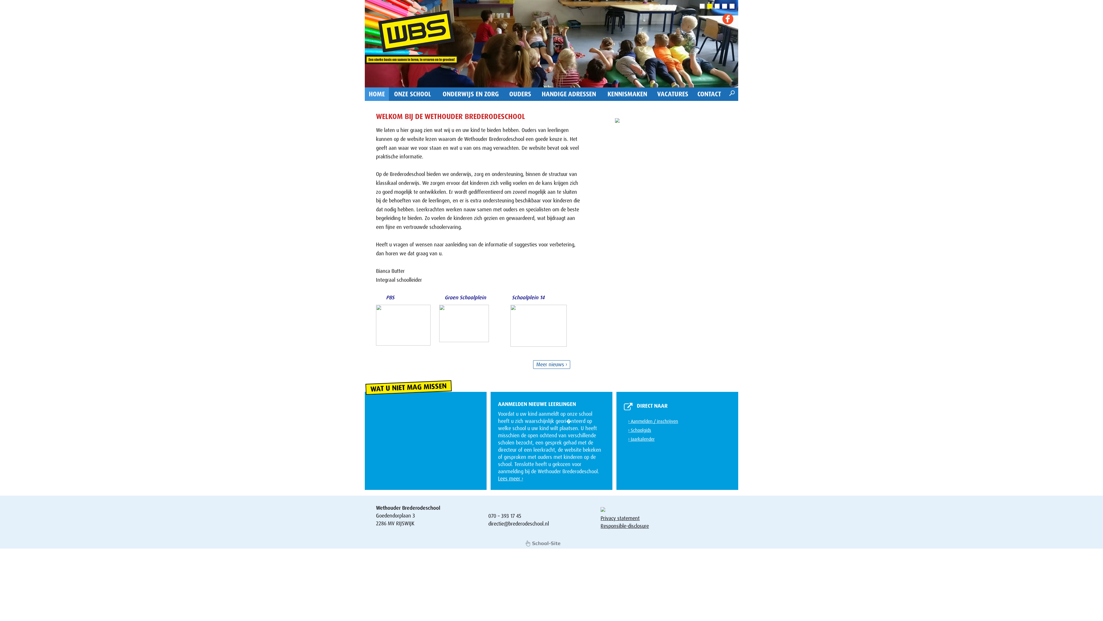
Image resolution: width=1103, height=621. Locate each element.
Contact (709, 94)
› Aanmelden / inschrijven (653, 421)
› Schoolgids (639, 430)
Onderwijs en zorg (471, 94)
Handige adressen (569, 94)
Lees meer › (510, 478)
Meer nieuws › (551, 364)
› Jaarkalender (641, 439)
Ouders (520, 94)
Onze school (412, 94)
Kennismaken (627, 94)
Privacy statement (620, 518)
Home (377, 94)
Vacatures (672, 94)
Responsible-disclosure (625, 526)
